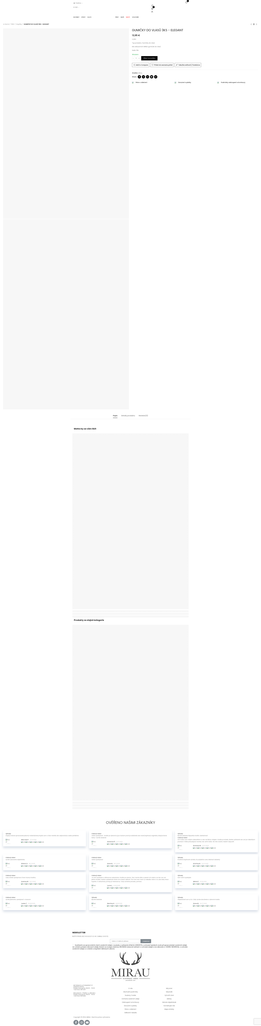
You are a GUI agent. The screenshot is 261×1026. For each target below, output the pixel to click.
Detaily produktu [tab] (128, 415)
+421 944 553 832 (79, 996)
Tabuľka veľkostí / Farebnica (189, 65)
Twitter (143, 76)
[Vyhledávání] (152, 5)
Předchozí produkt (251, 24)
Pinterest (151, 76)
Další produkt (256, 24)
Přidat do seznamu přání (163, 65)
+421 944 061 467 (79, 990)
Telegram (155, 76)
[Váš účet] (152, 11)
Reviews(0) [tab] (143, 415)
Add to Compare (142, 65)
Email (147, 76)
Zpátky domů (254, 24)
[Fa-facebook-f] (76, 1022)
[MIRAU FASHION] (103, 17)
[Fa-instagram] (81, 1022)
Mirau (140, 73)
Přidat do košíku (149, 58)
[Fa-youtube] (87, 1022)
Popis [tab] (115, 415)
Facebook (139, 76)
